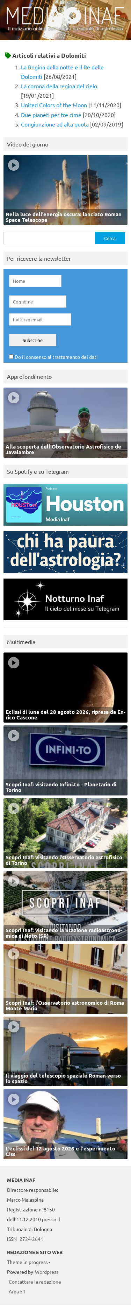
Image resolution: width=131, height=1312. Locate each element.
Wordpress (46, 1272)
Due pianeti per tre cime (51, 114)
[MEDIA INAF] (65, 23)
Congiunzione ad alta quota (55, 124)
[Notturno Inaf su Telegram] (65, 622)
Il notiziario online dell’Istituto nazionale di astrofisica (65, 28)
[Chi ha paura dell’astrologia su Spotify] (65, 575)
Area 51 (17, 1291)
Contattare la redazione (35, 1281)
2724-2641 (31, 1239)
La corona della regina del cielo (59, 85)
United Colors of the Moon (54, 104)
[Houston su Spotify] (65, 527)
